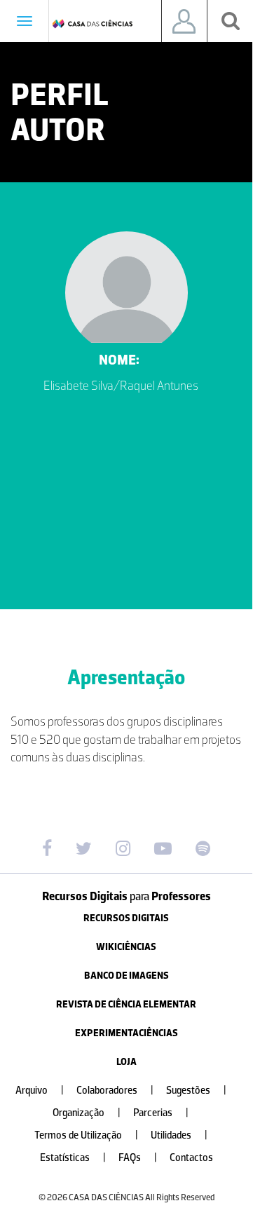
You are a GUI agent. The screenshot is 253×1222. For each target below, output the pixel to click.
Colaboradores (114, 1090)
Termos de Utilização (86, 1135)
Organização (87, 1113)
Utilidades (179, 1135)
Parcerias (161, 1113)
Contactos (191, 1158)
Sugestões (196, 1090)
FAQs (137, 1158)
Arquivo (39, 1090)
